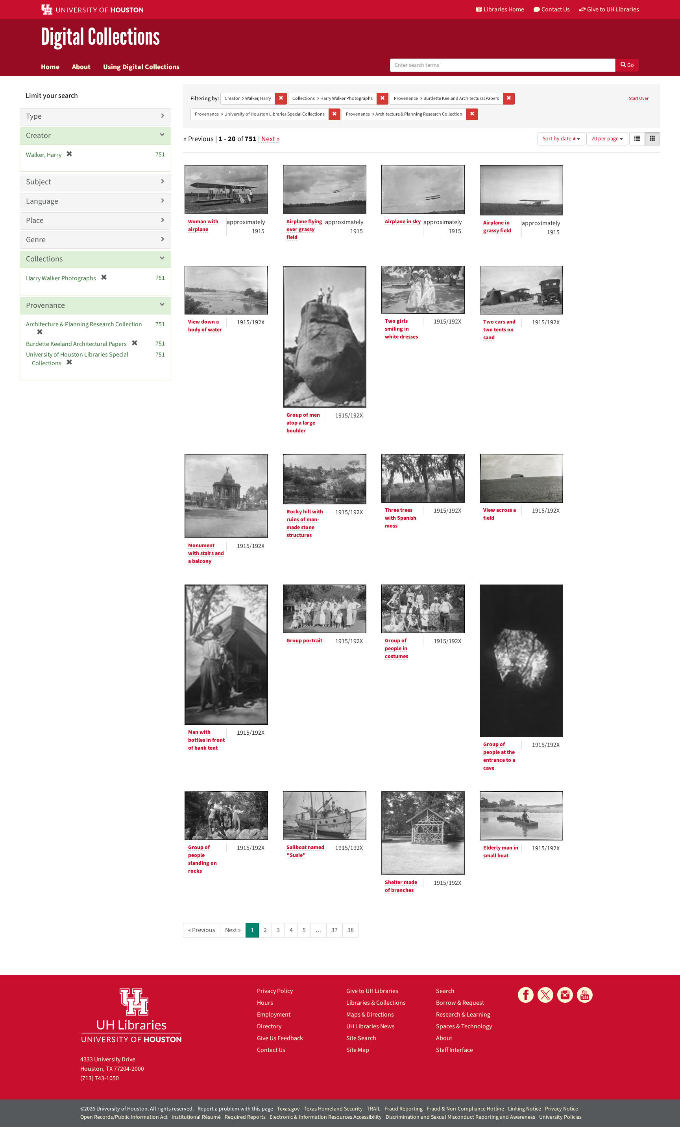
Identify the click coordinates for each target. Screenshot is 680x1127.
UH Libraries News (370, 1026)
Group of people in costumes (396, 648)
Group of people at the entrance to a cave (499, 756)
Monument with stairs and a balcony (206, 553)
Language (42, 201)
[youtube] (585, 995)
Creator (38, 135)
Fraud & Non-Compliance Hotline (465, 1109)
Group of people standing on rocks (202, 859)
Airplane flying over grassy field (304, 229)
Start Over (639, 98)
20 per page (605, 139)
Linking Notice (524, 1109)
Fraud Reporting (403, 1109)
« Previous (201, 930)
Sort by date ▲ (560, 139)
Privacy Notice (561, 1109)
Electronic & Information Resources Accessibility (326, 1117)
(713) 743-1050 (99, 1078)
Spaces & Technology (464, 1026)
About (81, 67)
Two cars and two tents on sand (499, 330)
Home (50, 67)
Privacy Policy (275, 991)
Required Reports (245, 1117)
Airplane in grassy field (497, 227)
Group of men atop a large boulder (303, 423)
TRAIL (374, 1109)
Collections (44, 259)
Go (630, 65)
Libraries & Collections (376, 1002)
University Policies (560, 1117)
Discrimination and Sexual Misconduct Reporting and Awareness (460, 1117)
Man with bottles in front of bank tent (206, 740)
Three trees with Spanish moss (400, 518)
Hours (265, 1002)
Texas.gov (288, 1109)
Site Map (357, 1050)
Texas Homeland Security (333, 1109)
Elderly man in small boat (500, 852)
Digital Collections (100, 37)
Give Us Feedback (280, 1038)
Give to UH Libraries (372, 991)
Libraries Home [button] (504, 9)
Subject (38, 182)
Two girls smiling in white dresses (401, 329)
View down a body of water (205, 326)
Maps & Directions (370, 1014)
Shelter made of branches (401, 886)
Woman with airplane (203, 225)
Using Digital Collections (141, 67)
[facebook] (526, 995)
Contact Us (271, 1050)
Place (35, 220)
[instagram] (565, 995)
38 (350, 930)
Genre (36, 239)
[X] (545, 995)
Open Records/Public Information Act (124, 1117)
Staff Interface (454, 1050)
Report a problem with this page (235, 1109)
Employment (273, 1014)
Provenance (45, 305)
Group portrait (304, 641)
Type (34, 116)
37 (334, 930)
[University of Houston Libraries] (131, 1015)
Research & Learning (463, 1014)
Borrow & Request (460, 1002)
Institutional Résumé (196, 1117)
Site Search (361, 1038)
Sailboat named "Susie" (305, 851)
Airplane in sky (403, 222)
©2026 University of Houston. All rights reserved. (137, 1109)
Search (445, 991)
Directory (269, 1026)
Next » (270, 139)
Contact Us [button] (555, 9)
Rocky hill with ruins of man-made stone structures (304, 523)
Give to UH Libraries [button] (613, 9)
